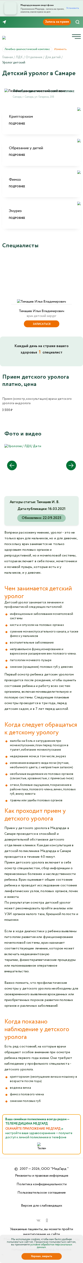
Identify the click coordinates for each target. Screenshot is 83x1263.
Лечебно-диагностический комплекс (28, 49)
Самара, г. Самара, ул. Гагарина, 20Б (33, 97)
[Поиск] (77, 22)
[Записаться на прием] (57, 22)
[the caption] (22, 446)
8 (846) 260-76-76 (17, 22)
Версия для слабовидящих (41, 1205)
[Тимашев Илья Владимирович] (41, 280)
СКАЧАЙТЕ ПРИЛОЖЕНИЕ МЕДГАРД (33, 1129)
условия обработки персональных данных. (51, 1246)
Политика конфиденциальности (42, 1184)
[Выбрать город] (5, 22)
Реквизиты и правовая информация (41, 1175)
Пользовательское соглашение (41, 1192)
